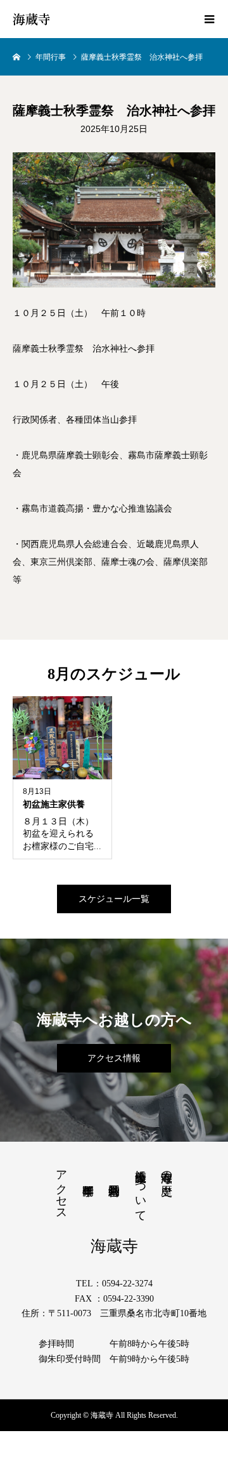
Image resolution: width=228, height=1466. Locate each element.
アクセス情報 (114, 1058)
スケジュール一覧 (114, 899)
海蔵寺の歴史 (166, 1170)
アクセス (61, 1189)
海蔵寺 (32, 19)
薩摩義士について (140, 1189)
